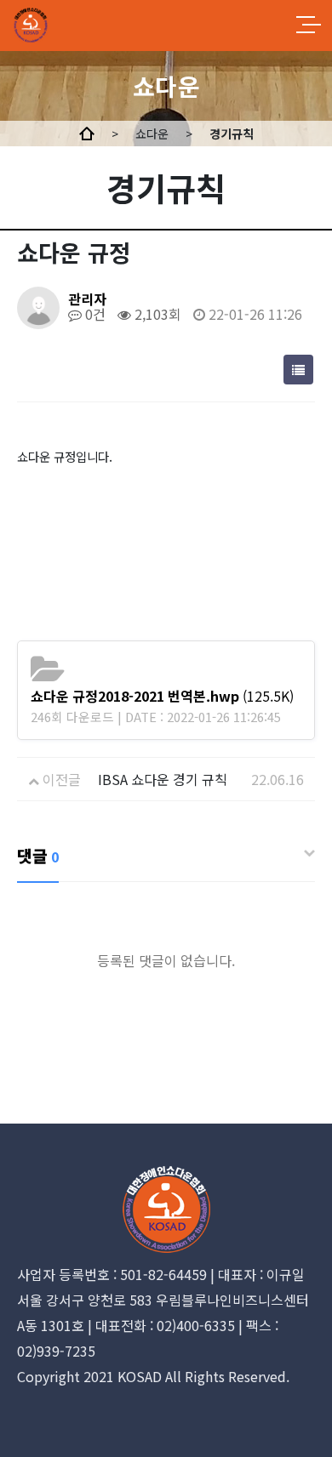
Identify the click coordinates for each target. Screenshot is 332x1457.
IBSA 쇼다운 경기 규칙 (162, 779)
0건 (94, 314)
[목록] (298, 369)
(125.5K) (162, 696)
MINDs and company (74, 25)
